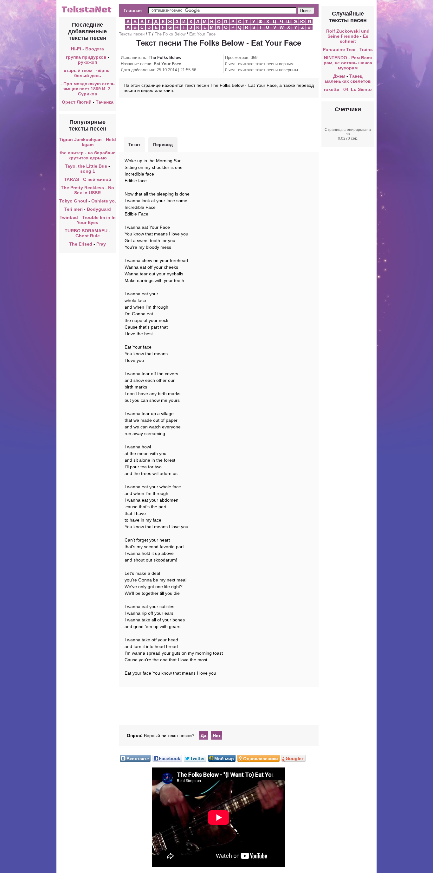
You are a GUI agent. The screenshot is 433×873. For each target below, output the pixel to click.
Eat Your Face (202, 34)
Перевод (163, 144)
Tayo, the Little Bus (86, 166)
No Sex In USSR (94, 190)
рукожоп (87, 62)
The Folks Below (170, 34)
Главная (133, 10)
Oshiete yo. (103, 200)
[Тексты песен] (87, 12)
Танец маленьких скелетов (348, 79)
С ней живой (97, 179)
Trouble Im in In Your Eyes (96, 220)
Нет (217, 735)
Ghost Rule (87, 235)
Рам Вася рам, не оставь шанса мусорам (348, 62)
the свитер (72, 152)
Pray (101, 244)
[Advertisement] (219, 116)
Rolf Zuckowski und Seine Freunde (348, 34)
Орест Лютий (77, 102)
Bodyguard (99, 209)
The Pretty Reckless (82, 187)
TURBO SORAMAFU (87, 230)
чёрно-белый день (93, 73)
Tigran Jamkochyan (80, 139)
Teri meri (73, 209)
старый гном (78, 70)
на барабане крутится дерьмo (92, 155)
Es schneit (354, 39)
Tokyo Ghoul (73, 200)
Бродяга (94, 48)
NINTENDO (335, 57)
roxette (331, 89)
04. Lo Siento (357, 89)
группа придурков (86, 57)
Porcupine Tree (339, 49)
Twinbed (69, 217)
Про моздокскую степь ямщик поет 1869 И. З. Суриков (89, 88)
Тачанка (104, 102)
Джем (339, 76)
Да (203, 735)
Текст (134, 144)
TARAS (71, 179)
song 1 (87, 171)
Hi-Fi (76, 48)
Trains (366, 49)
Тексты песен (132, 34)
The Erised (80, 244)
